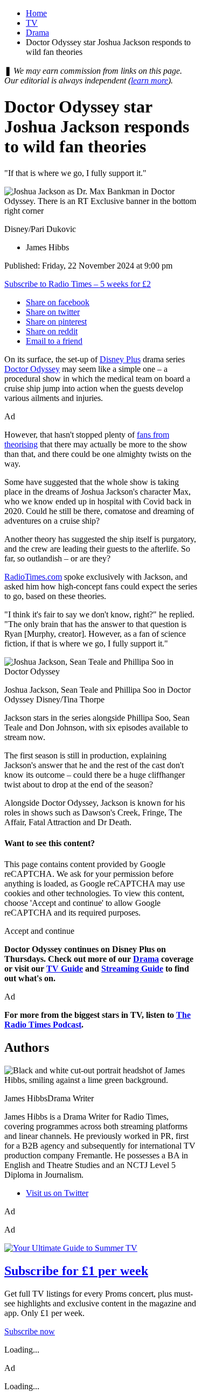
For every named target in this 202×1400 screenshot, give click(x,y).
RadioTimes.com (33, 576)
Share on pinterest (56, 321)
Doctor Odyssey (32, 369)
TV (32, 22)
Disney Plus (120, 359)
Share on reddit (52, 331)
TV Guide (64, 968)
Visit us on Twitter (57, 1193)
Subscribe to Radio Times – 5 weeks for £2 (77, 284)
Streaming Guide (132, 968)
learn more (149, 80)
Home (36, 13)
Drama (37, 32)
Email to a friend (54, 341)
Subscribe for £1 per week (76, 1271)
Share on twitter (53, 311)
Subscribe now (29, 1331)
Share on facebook (57, 302)
